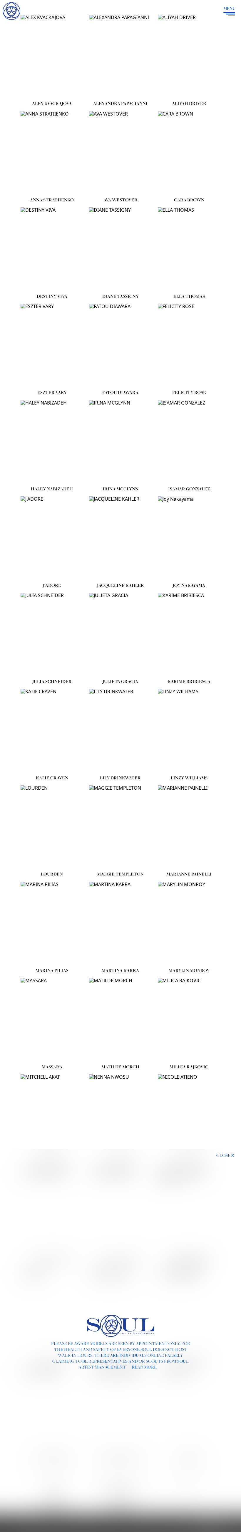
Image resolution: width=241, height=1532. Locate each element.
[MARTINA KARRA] (120, 923)
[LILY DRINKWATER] (120, 730)
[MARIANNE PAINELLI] (189, 827)
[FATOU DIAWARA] (120, 345)
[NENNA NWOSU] (120, 1116)
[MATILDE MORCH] (120, 1019)
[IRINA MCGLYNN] (120, 442)
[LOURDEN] (52, 827)
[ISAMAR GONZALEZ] (189, 442)
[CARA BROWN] (189, 153)
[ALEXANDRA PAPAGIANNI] (120, 56)
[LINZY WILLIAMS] (189, 730)
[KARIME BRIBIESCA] (189, 634)
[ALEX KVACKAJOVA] (52, 56)
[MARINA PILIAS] (52, 923)
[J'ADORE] (52, 538)
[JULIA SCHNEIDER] (52, 634)
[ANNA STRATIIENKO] (52, 153)
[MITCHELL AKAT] (52, 1116)
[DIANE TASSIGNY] (120, 249)
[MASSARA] (52, 1019)
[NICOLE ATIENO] (189, 1116)
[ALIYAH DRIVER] (189, 56)
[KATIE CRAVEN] (52, 730)
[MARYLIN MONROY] (189, 923)
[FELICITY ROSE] (189, 345)
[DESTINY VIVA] (52, 249)
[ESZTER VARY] (52, 345)
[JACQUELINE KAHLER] (120, 538)
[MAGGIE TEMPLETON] (120, 827)
